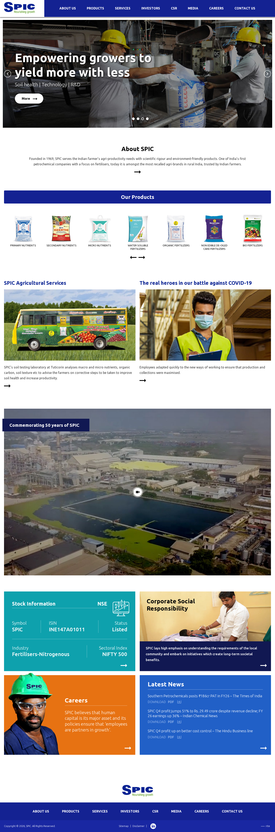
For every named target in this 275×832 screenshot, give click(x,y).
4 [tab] (147, 120)
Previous (7, 73)
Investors (150, 8)
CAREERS (201, 811)
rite (268, 826)
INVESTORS (130, 811)
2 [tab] (138, 120)
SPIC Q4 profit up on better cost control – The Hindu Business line (200, 731)
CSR (174, 8)
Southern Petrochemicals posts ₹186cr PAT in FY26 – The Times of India (205, 696)
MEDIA (176, 811)
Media (193, 8)
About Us (67, 8)
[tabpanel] (137, 74)
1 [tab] (133, 120)
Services (122, 8)
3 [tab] (143, 120)
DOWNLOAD (161, 702)
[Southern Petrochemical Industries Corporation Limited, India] (19, 7)
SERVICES (100, 811)
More (26, 98)
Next (267, 73)
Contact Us (245, 8)
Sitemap (124, 826)
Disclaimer (138, 826)
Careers (216, 8)
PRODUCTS (70, 811)
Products (95, 8)
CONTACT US (232, 811)
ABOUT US (41, 811)
